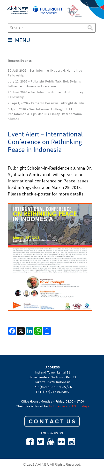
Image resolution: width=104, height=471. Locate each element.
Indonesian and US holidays (69, 406)
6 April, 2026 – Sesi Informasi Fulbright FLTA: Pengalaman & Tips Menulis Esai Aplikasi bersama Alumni (45, 114)
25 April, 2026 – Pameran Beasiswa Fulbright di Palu (46, 103)
